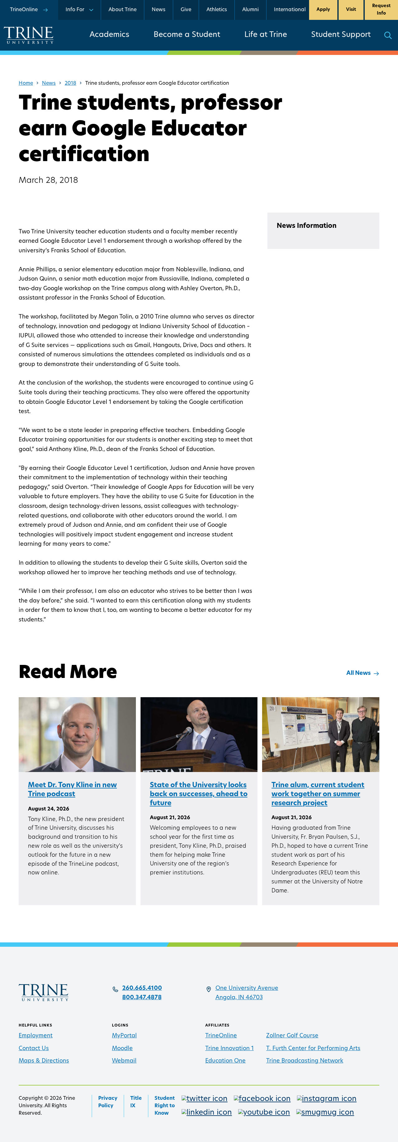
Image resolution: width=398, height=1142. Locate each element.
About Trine (123, 9)
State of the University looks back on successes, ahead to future (199, 794)
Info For (75, 9)
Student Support (341, 35)
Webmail (124, 1061)
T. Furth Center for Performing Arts (313, 1049)
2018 (70, 83)
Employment (36, 1036)
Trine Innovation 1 (229, 1049)
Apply (323, 9)
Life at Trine (265, 35)
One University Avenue (246, 988)
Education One (225, 1061)
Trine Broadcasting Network (304, 1061)
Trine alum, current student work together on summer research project (317, 794)
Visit (351, 9)
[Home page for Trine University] (28, 35)
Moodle (122, 1049)
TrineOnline (221, 1036)
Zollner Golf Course (292, 1036)
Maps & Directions (44, 1061)
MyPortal (124, 1036)
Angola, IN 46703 (239, 998)
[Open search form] (388, 35)
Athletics (216, 9)
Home (26, 83)
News (158, 9)
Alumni (250, 9)
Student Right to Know (165, 1106)
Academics (109, 35)
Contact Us (34, 1049)
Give (186, 9)
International (290, 9)
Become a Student (187, 35)
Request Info (381, 10)
